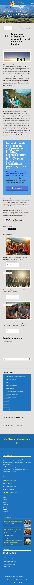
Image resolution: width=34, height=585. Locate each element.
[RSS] (22, 582)
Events (7, 382)
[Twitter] (15, 582)
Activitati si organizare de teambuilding (16, 376)
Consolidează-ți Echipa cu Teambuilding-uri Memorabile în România (16, 290)
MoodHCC (24, 579)
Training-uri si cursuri (11, 406)
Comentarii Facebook (7, 341)
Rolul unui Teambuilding (12, 394)
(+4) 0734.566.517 (8, 483)
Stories (7, 400)
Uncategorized (9, 409)
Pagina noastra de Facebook (12, 426)
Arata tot (28, 28)
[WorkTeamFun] (17, 2)
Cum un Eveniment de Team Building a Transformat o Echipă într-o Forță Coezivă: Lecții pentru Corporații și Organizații (15, 323)
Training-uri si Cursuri (11, 403)
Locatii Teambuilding (11, 385)
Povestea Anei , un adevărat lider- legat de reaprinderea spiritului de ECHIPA (15, 258)
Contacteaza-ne (18, 188)
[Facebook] (12, 582)
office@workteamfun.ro (21, 202)
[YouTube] (17, 582)
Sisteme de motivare (11, 397)
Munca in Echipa (10, 388)
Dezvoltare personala (11, 379)
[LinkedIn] (19, 582)
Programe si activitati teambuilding (14, 391)
